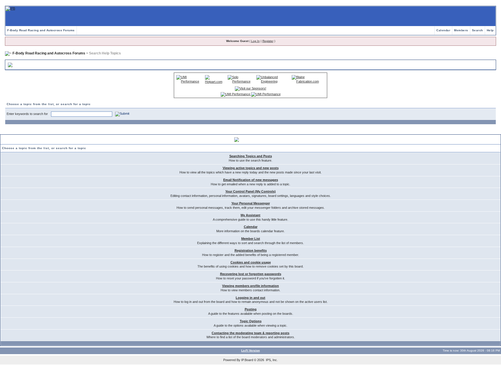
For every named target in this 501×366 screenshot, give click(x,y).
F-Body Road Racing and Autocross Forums (41, 30)
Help (490, 30)
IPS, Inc (271, 360)
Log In (255, 41)
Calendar (443, 30)
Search (477, 30)
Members (461, 30)
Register (267, 41)
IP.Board (247, 360)
